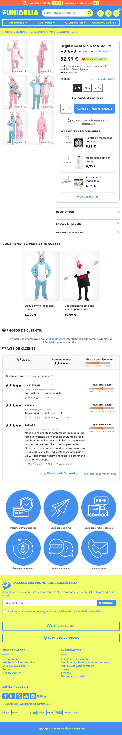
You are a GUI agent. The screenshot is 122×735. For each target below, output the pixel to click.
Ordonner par (14, 376)
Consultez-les (105, 51)
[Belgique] (5, 696)
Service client (63, 626)
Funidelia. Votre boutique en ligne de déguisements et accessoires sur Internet (20, 12)
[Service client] (108, 13)
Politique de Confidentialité (77, 665)
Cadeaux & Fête (103, 22)
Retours (7, 669)
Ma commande (11, 659)
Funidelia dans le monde (76, 659)
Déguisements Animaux (43, 31)
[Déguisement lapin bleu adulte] (41, 276)
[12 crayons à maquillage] (78, 182)
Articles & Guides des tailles (19, 662)
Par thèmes (16, 22)
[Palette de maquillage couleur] (78, 142)
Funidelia (7, 31)
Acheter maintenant (94, 109)
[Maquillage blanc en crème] (78, 162)
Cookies (66, 669)
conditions (62, 611)
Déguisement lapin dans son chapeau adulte (79, 307)
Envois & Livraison (13, 665)
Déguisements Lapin (67, 31)
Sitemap (66, 672)
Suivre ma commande (63, 637)
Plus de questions (13, 672)
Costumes (45, 22)
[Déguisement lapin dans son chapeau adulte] (80, 276)
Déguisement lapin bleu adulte (39, 307)
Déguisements (21, 31)
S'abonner (107, 602)
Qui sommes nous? (72, 676)
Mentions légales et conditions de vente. (85, 662)
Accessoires (74, 22)
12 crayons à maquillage (93, 179)
